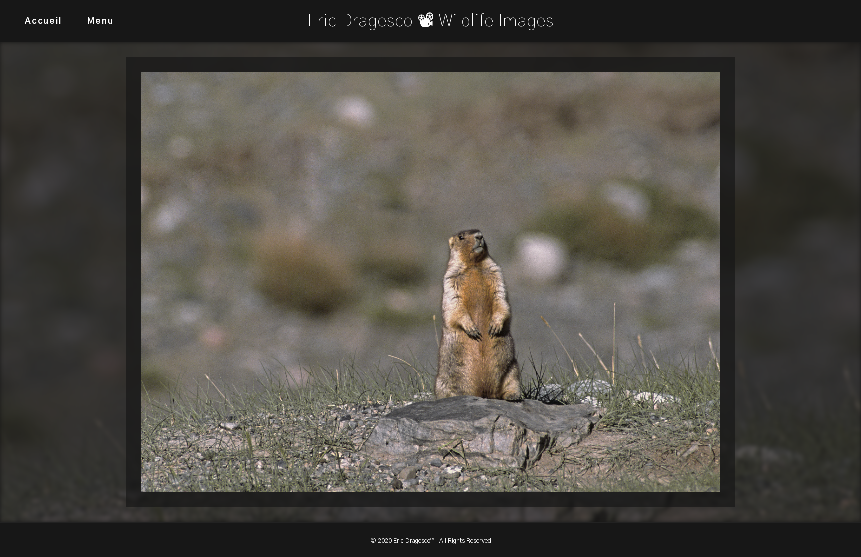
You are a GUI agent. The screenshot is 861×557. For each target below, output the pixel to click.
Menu (100, 21)
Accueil (43, 21)
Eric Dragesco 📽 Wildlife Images (430, 21)
